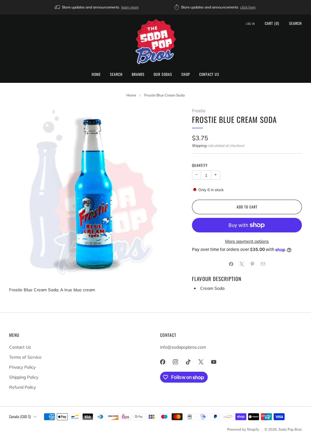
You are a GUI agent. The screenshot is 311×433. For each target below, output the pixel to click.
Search (116, 74)
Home (96, 74)
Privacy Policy (22, 367)
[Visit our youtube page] (213, 361)
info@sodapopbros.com (183, 347)
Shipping (199, 145)
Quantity (200, 165)
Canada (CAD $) (20, 416)
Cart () (272, 23)
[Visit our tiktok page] (188, 361)
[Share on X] (241, 264)
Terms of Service (25, 357)
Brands (138, 74)
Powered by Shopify (243, 429)
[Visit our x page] (200, 361)
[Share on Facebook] (231, 264)
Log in (250, 24)
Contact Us (209, 74)
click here (247, 7)
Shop (185, 74)
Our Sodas (163, 74)
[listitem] (97, 7)
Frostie (199, 110)
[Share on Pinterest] (252, 264)
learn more (129, 7)
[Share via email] (263, 264)
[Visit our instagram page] (175, 361)
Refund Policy (22, 387)
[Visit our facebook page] (162, 361)
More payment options (247, 241)
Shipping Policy (23, 377)
